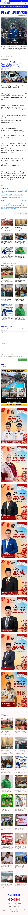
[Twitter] (12, 899)
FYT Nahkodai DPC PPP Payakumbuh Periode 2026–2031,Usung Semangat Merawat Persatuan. (6, 809)
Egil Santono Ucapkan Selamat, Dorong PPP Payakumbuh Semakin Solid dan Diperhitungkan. (14, 208)
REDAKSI (9, 903)
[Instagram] (14, 899)
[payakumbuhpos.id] (6, 3)
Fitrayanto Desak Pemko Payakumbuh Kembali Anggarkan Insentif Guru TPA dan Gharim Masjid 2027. (6, 866)
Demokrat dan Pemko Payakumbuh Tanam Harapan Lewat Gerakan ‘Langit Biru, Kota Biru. (20, 866)
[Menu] (2, 3)
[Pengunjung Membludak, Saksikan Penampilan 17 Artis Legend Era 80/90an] (21, 781)
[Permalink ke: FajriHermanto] (2, 69)
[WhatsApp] (19, 899)
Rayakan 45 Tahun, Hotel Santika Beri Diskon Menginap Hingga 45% (7, 886)
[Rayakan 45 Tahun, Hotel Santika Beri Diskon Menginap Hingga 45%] (7, 877)
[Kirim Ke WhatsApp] (26, 213)
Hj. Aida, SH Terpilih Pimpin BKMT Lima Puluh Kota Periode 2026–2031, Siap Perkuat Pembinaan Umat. (13, 204)
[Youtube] (17, 899)
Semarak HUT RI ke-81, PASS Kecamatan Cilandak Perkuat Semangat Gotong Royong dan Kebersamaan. (21, 733)
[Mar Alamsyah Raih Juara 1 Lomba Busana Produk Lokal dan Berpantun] (21, 820)
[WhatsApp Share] (1, 452)
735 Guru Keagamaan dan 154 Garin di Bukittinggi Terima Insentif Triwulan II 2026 (20, 886)
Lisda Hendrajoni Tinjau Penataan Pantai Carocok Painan (6, 828)
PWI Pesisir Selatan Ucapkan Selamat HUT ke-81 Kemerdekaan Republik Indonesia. (7, 847)
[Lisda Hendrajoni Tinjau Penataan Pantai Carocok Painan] (7, 820)
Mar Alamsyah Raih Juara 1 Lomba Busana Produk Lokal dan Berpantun (21, 828)
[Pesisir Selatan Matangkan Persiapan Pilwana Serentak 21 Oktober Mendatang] (21, 800)
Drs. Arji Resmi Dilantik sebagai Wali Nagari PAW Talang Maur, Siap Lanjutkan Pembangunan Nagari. (13, 198)
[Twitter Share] (1, 458)
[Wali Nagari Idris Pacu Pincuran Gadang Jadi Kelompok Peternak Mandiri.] (21, 236)
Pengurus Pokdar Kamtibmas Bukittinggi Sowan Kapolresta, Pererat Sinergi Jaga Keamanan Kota (12, 195)
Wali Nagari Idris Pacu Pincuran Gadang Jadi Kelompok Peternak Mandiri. (13, 201)
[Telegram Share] (23, 213)
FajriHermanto (6, 68)
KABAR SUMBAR (4, 59)
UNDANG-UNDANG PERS (14, 906)
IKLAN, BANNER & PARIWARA (14, 908)
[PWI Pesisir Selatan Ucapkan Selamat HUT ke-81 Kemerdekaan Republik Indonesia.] (7, 839)
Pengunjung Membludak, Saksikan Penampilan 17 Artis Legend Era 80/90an (20, 790)
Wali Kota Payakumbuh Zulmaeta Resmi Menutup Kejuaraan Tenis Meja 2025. (14, 38)
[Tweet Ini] (18, 213)
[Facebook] (9, 899)
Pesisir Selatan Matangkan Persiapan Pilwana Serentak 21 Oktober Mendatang (21, 809)
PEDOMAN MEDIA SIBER (14, 905)
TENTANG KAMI (17, 903)
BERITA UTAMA (14, 32)
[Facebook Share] (15, 213)
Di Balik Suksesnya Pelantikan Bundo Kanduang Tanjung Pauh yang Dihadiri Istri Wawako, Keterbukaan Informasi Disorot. (14, 191)
